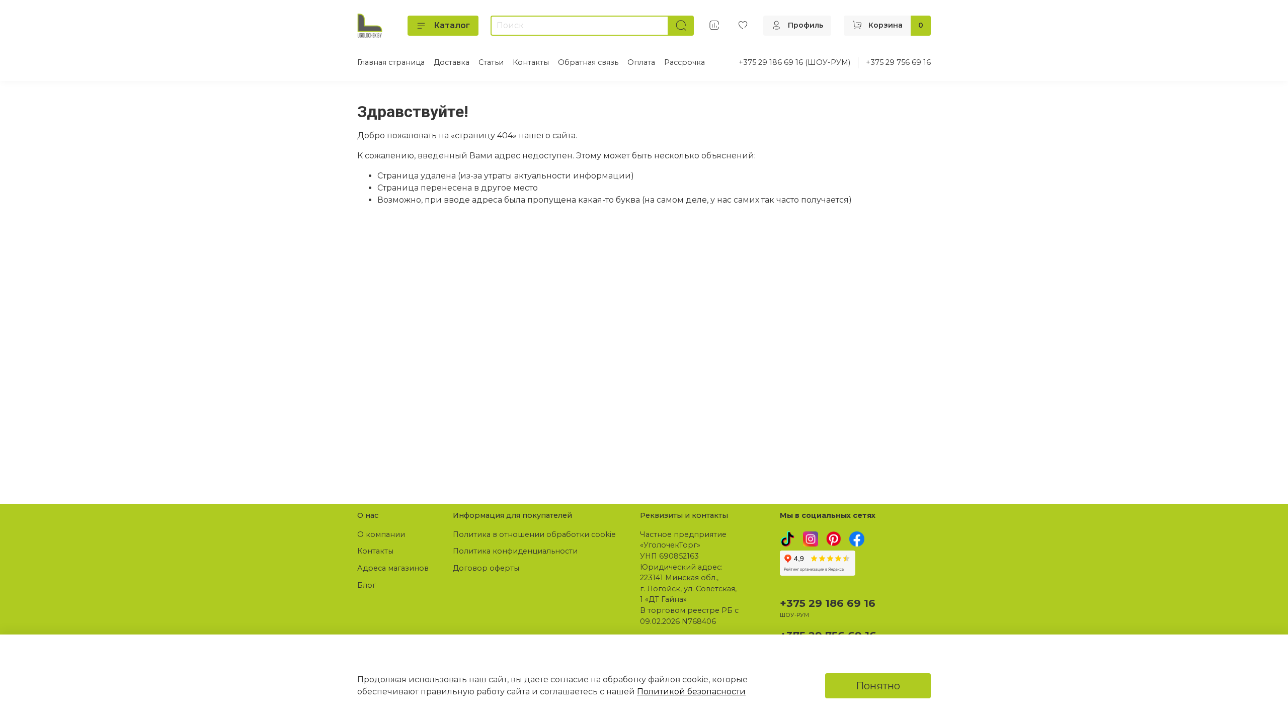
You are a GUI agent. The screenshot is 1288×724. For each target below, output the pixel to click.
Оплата (641, 62)
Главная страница (391, 62)
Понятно (878, 686)
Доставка (451, 62)
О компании (381, 534)
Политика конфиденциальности (515, 551)
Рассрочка (684, 62)
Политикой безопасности (691, 691)
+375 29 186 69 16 (827, 603)
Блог (366, 585)
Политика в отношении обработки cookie (534, 534)
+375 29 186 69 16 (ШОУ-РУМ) (794, 62)
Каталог (452, 25)
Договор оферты (486, 568)
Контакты (531, 62)
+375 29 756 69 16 (898, 62)
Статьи (491, 62)
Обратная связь (588, 62)
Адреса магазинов (393, 568)
